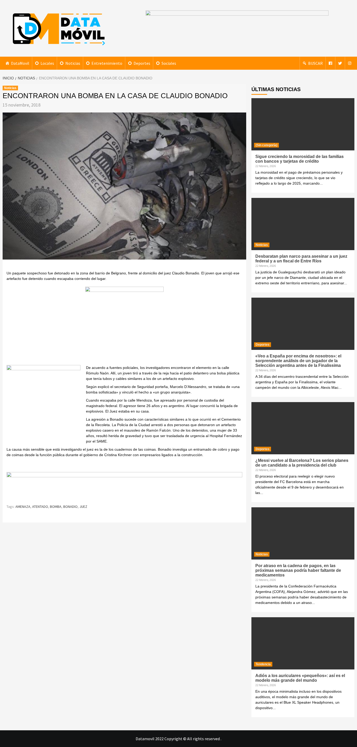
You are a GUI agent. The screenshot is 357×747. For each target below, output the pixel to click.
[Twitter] (340, 63)
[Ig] (349, 63)
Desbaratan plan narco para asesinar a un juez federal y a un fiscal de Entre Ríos (301, 258)
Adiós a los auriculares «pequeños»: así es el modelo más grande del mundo (300, 678)
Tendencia (263, 664)
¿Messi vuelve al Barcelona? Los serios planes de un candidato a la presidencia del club (301, 462)
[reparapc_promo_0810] (124, 486)
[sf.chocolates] (124, 325)
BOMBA (55, 506)
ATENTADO (40, 506)
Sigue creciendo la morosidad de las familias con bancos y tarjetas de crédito (299, 158)
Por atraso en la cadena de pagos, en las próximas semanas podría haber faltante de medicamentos (298, 570)
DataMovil (20, 63)
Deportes (142, 63)
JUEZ (83, 506)
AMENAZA (22, 506)
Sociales (169, 63)
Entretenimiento (106, 63)
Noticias (72, 63)
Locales (47, 63)
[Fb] (330, 63)
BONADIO (70, 506)
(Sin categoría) (266, 145)
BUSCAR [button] (315, 63)
